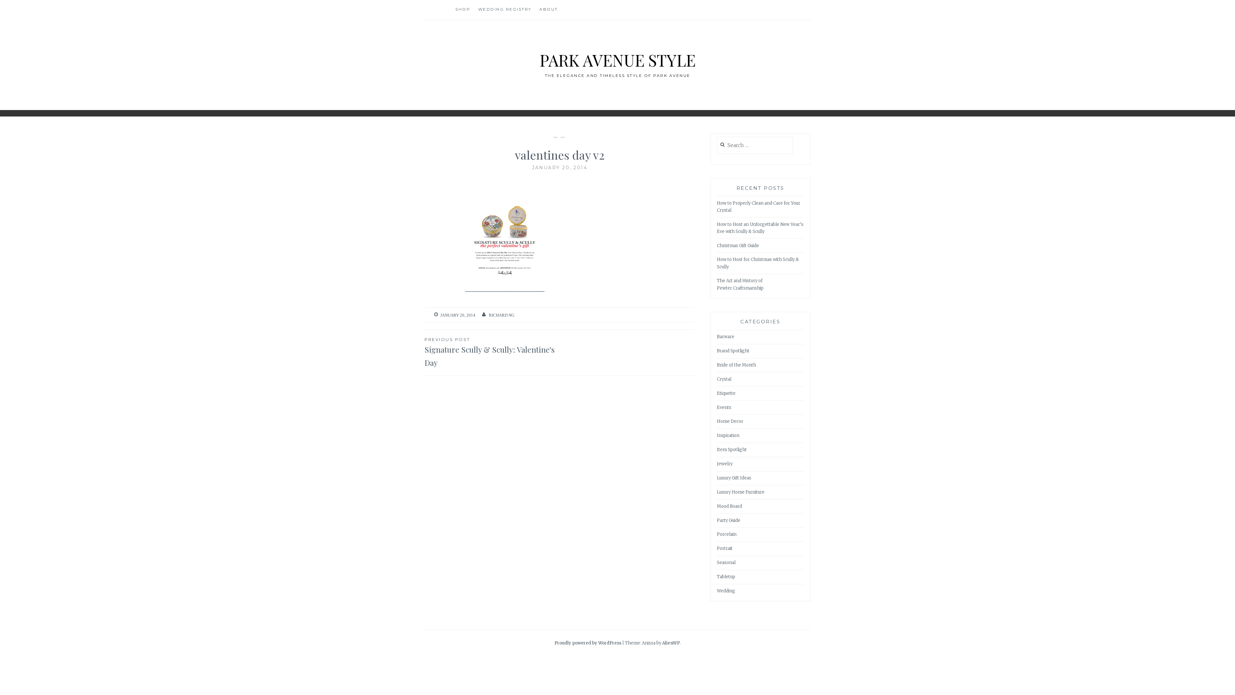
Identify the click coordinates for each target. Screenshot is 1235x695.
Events (724, 407)
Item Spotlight (732, 449)
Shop (462, 9)
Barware (725, 336)
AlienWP (671, 643)
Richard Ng (501, 315)
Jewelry (725, 464)
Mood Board (729, 506)
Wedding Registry (505, 9)
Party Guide (728, 520)
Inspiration (728, 435)
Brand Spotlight (733, 351)
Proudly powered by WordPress (587, 643)
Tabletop (726, 576)
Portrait (725, 548)
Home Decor (730, 421)
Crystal (724, 379)
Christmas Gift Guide (738, 245)
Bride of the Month (736, 365)
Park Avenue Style (618, 60)
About (548, 9)
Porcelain (726, 534)
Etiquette (726, 393)
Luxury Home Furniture (740, 492)
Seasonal (726, 562)
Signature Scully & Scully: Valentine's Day (489, 352)
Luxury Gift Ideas (734, 478)
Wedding (726, 591)
